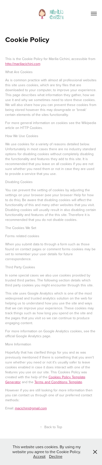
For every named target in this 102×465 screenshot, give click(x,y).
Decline (55, 456)
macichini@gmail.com (31, 408)
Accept (39, 456)
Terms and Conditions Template (58, 382)
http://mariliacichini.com (22, 63)
